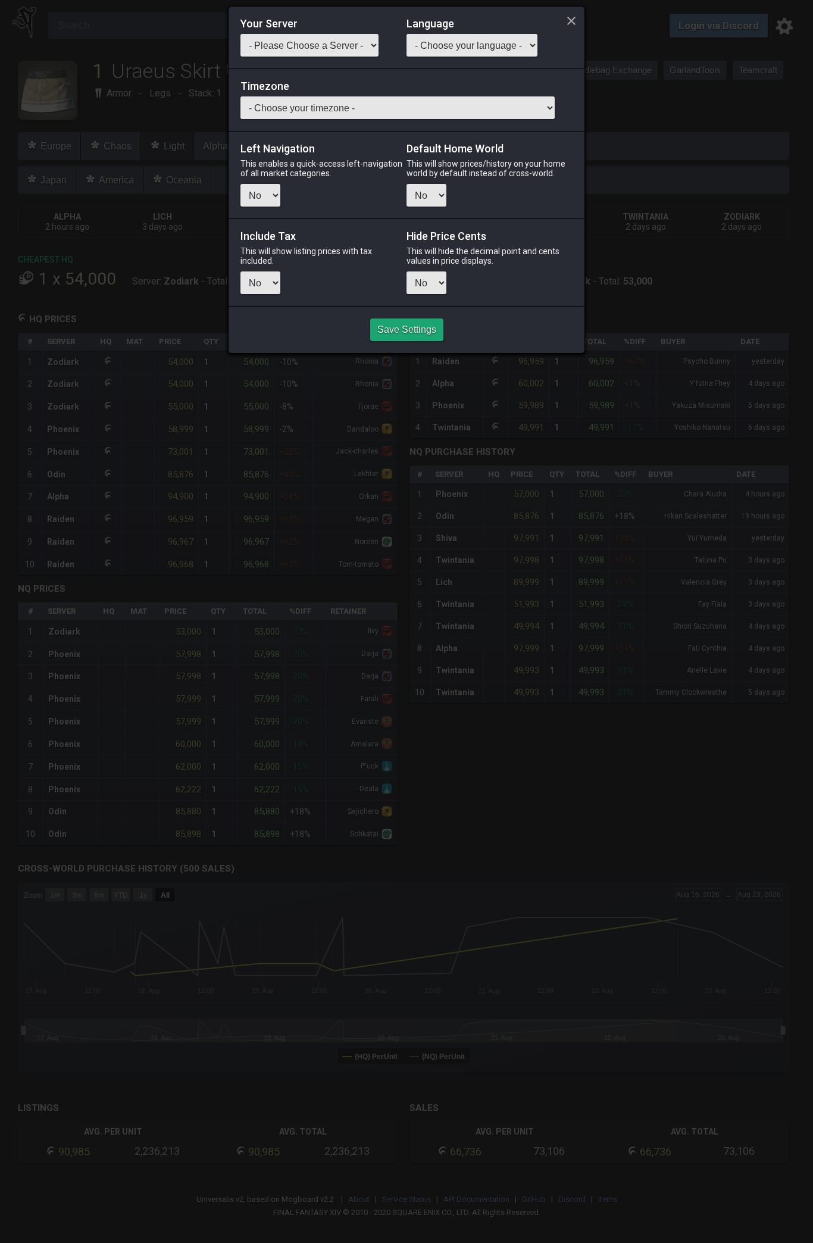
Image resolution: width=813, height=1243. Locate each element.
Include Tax (268, 236)
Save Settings (406, 329)
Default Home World (455, 148)
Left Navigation (277, 148)
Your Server (269, 23)
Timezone (264, 86)
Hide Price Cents (446, 236)
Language (430, 23)
